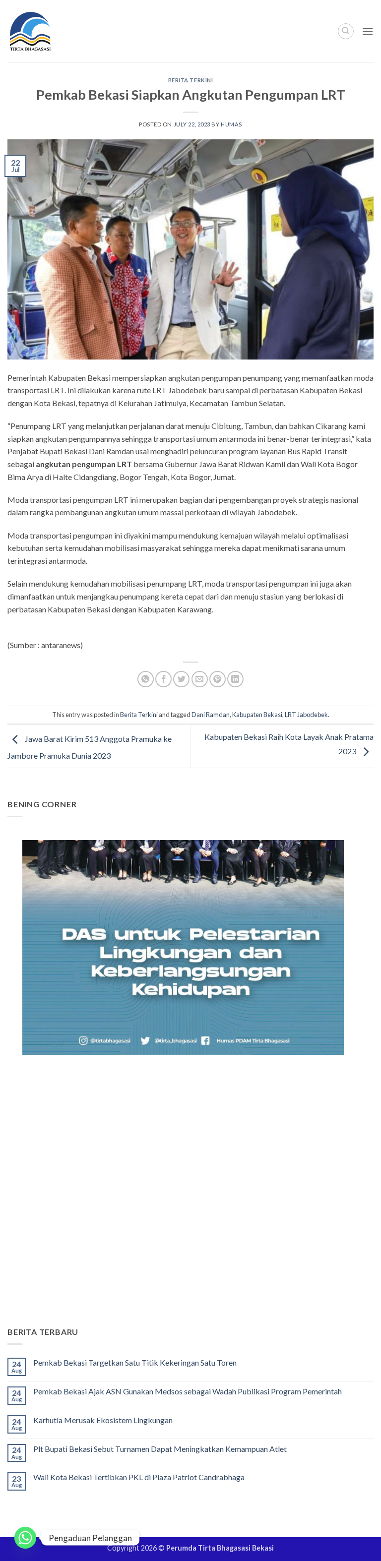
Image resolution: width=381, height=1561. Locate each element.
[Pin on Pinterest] (217, 679)
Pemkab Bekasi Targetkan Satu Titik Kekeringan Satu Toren (135, 1362)
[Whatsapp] (25, 1538)
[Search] (346, 31)
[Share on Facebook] (163, 679)
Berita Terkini (190, 80)
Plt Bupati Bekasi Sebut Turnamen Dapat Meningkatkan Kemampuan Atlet (160, 1448)
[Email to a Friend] (199, 679)
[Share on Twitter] (181, 679)
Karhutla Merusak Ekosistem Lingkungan (103, 1420)
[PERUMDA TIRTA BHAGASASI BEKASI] (49, 31)
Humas (231, 124)
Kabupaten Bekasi (257, 715)
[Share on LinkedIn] (235, 679)
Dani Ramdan (210, 715)
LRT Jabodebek (306, 715)
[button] (368, 31)
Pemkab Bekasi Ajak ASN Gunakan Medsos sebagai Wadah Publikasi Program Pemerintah (187, 1391)
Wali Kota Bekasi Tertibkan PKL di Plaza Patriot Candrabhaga (139, 1477)
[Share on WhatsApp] (145, 679)
